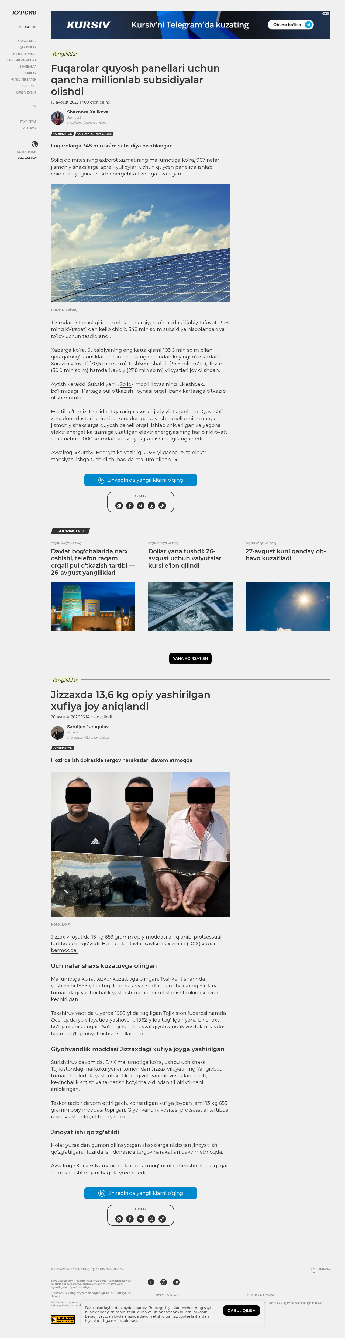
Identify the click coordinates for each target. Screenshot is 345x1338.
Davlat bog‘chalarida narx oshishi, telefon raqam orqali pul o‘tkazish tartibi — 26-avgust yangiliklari (93, 562)
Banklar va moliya (21, 60)
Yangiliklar (27, 41)
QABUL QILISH (241, 1310)
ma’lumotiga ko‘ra (171, 160)
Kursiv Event (26, 92)
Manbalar (28, 66)
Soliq (126, 384)
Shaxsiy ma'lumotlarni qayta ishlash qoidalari (284, 1303)
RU (19, 27)
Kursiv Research (23, 79)
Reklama (29, 128)
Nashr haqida (166, 1294)
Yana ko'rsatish (190, 658)
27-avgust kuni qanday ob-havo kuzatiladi (286, 555)
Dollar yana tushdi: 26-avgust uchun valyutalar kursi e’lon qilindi (184, 558)
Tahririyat (28, 121)
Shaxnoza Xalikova (88, 112)
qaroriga (124, 412)
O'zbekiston (27, 158)
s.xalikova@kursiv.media (86, 122)
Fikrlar (30, 73)
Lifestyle (29, 86)
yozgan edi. (133, 1173)
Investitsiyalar (24, 54)
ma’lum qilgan (153, 460)
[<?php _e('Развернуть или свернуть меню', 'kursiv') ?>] (35, 144)
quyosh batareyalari (94, 134)
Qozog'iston (26, 152)
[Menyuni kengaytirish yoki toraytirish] (34, 107)
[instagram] (163, 1282)
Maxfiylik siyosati (261, 1294)
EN (34, 27)
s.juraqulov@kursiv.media (88, 737)
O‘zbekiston (62, 134)
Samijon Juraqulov (88, 726)
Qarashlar (27, 47)
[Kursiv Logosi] (24, 13)
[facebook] (151, 1282)
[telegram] (176, 1282)
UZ (27, 27)
